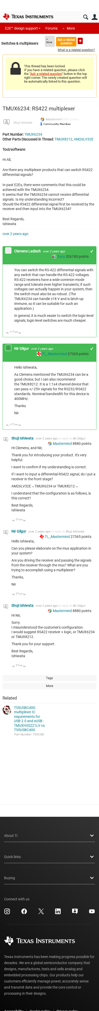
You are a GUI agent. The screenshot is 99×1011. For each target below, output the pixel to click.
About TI (11, 836)
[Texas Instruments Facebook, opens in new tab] (24, 913)
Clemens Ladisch (28, 251)
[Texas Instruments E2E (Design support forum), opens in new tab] (75, 913)
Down (20, 333)
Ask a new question (80, 41)
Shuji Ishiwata (22, 122)
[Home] (28, 16)
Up (7, 333)
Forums (51, 28)
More (71, 28)
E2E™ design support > (22, 28)
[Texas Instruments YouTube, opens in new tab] (92, 913)
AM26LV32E (83, 139)
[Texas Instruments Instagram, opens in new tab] (7, 913)
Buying (9, 878)
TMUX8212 (63, 139)
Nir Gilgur (22, 348)
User (94, 17)
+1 (92, 251)
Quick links (12, 857)
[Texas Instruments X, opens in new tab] (41, 913)
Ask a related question (66, 41)
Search (85, 17)
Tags (49, 678)
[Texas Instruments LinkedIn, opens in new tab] (58, 913)
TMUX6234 (33, 134)
